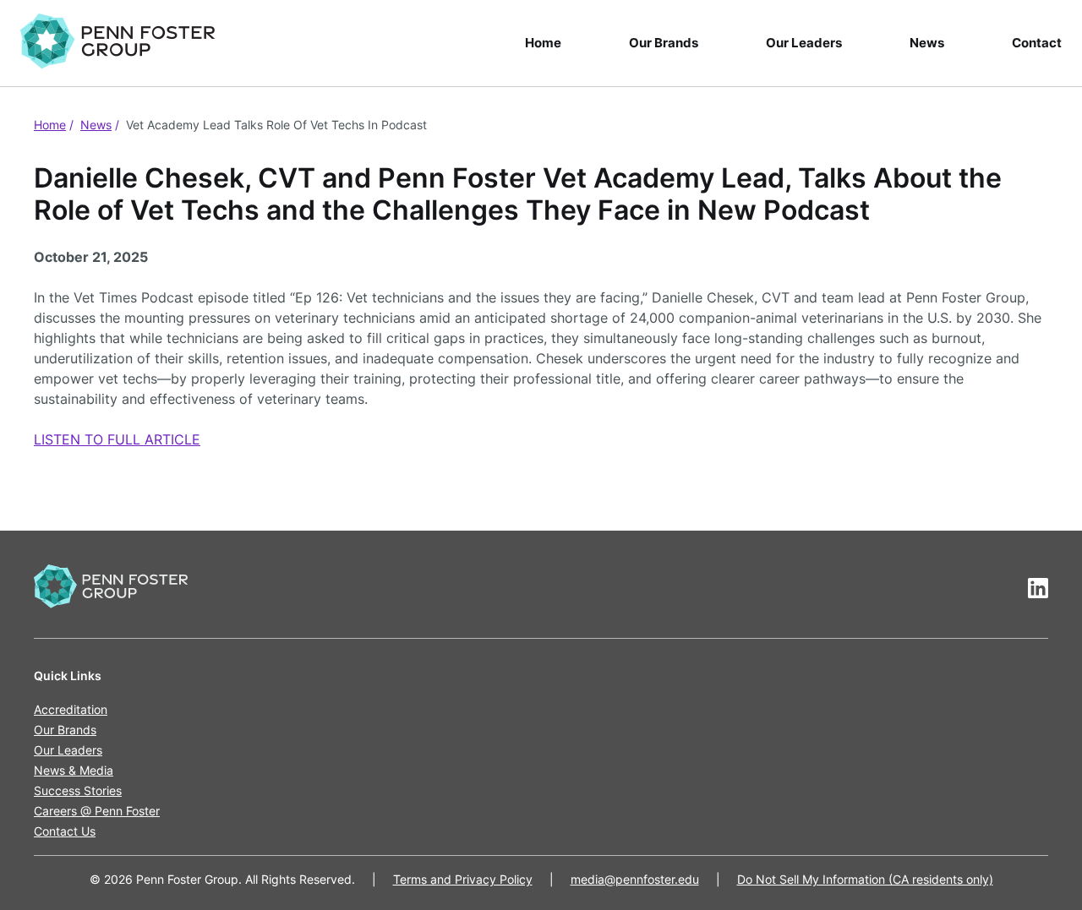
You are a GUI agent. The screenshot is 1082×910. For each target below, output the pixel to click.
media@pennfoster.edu (635, 879)
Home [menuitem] (543, 43)
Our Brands (65, 729)
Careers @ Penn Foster (97, 811)
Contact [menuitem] (1037, 43)
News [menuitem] (927, 43)
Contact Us (65, 831)
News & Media (73, 770)
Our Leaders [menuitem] (804, 43)
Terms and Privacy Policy (463, 879)
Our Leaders (68, 750)
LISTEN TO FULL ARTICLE (117, 439)
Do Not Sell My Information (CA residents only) (865, 879)
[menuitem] (124, 43)
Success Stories (78, 790)
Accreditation (70, 709)
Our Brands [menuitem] (663, 43)
